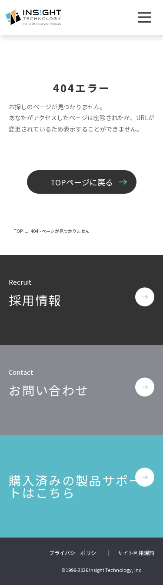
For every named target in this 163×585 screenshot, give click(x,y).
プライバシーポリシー (75, 552)
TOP (18, 231)
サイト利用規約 (136, 552)
